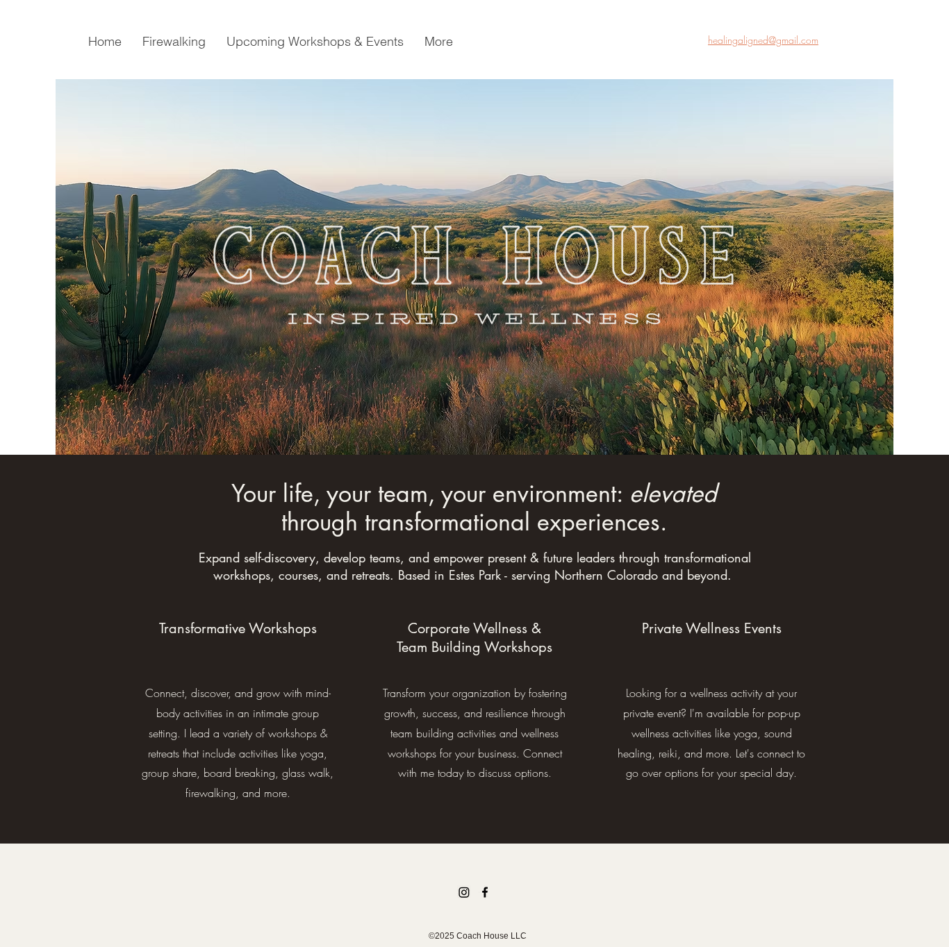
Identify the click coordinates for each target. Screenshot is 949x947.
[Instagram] (464, 892)
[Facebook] (485, 892)
